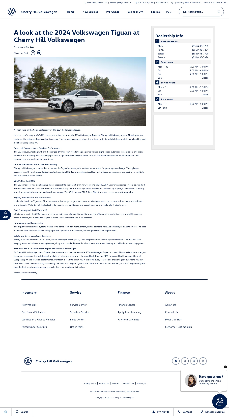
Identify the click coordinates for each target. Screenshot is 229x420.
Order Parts (76, 326)
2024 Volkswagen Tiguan (97, 252)
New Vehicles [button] (90, 12)
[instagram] (194, 361)
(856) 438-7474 (200, 57)
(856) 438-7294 (200, 49)
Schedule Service (79, 312)
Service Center (78, 304)
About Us (170, 304)
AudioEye (141, 383)
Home (70, 11)
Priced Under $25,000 (34, 326)
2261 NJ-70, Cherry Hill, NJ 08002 (153, 2)
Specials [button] (155, 12)
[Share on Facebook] (33, 52)
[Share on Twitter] (39, 52)
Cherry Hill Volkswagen (111, 135)
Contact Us (171, 312)
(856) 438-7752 (200, 46)
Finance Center (126, 304)
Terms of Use (128, 383)
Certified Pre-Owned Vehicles (38, 319)
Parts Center (77, 319)
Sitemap (115, 383)
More (169, 12)
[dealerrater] (203, 361)
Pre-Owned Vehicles (33, 312)
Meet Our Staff (173, 319)
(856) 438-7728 (200, 53)
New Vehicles (29, 304)
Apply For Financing (129, 312)
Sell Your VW (135, 11)
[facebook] (176, 361)
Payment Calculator (129, 319)
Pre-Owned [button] (113, 12)
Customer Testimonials (178, 326)
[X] (185, 361)
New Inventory (30, 272)
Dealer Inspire (133, 391)
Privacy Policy (90, 383)
